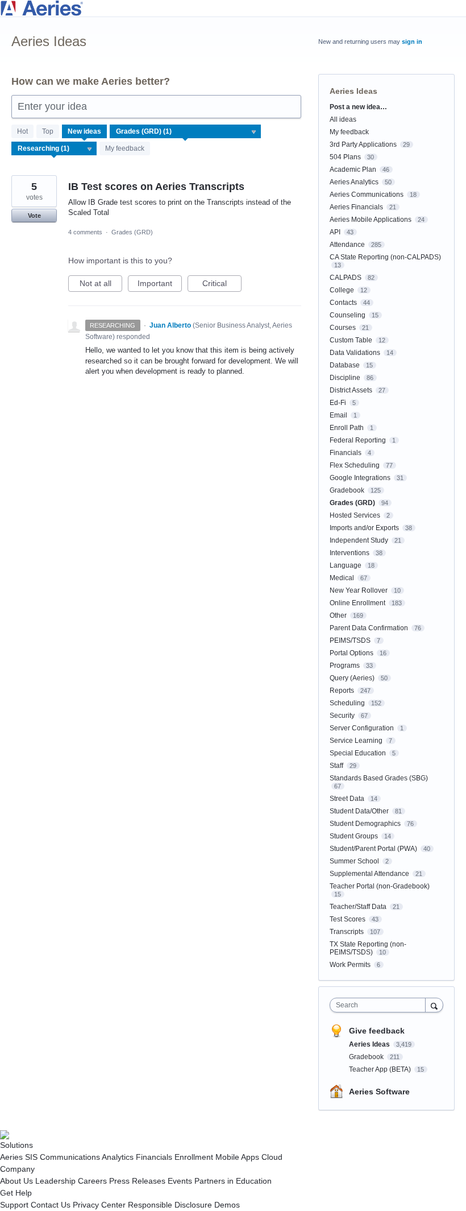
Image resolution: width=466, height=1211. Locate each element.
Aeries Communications (366, 195)
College (342, 290)
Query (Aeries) (352, 678)
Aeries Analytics (354, 182)
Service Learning (356, 741)
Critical (222, 285)
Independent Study (359, 540)
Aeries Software (379, 1091)
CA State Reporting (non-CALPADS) (385, 257)
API (335, 232)
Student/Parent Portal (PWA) (373, 849)
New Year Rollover (359, 590)
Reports (342, 691)
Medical (342, 578)
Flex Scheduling (355, 465)
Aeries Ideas (370, 1044)
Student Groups (354, 836)
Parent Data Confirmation (369, 628)
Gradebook (347, 490)
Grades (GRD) (132, 232)
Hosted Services (355, 515)
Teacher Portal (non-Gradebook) (380, 886)
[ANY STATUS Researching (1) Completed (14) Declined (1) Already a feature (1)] (54, 148)
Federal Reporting (358, 440)
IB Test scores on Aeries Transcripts (156, 186)
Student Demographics (365, 824)
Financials (345, 453)
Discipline (345, 378)
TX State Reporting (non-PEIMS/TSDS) (368, 948)
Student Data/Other (359, 811)
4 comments (85, 232)
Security (342, 716)
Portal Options (351, 653)
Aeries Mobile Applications (370, 220)
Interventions (349, 553)
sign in (412, 41)
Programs (345, 665)
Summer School (354, 861)
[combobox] (380, 1005)
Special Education (358, 753)
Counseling (347, 315)
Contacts (343, 303)
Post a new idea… (358, 107)
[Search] (434, 1005)
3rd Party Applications (363, 144)
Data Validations (355, 353)
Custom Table (351, 340)
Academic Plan (353, 169)
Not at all (101, 285)
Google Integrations (360, 478)
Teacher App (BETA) (381, 1069)
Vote (34, 215)
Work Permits (350, 965)
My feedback (124, 148)
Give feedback (377, 1030)
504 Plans (345, 157)
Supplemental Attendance (369, 874)
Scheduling (347, 703)
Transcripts (347, 932)
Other (338, 615)
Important (160, 285)
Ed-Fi (338, 403)
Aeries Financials (356, 207)
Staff (336, 766)
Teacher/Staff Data (358, 907)
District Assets (351, 390)
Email (338, 415)
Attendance (347, 245)
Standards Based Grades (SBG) (379, 778)
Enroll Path (347, 428)
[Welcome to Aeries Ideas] (233, 8)
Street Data (347, 799)
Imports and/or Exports (364, 528)
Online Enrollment (357, 603)
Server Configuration (362, 728)
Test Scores (347, 919)
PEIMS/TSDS (350, 640)
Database (345, 365)
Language (345, 565)
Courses (343, 328)
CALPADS (345, 278)
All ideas (343, 119)
